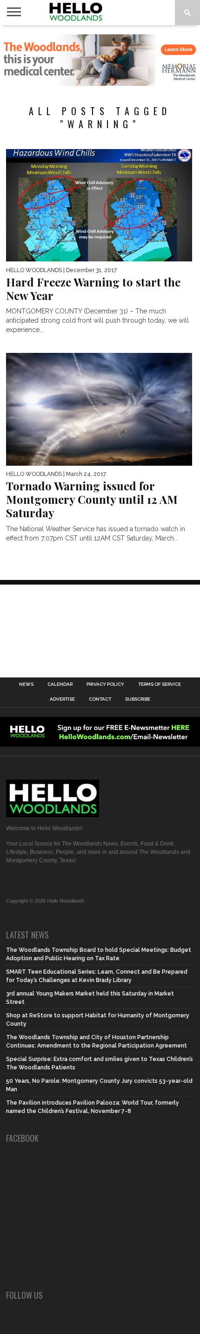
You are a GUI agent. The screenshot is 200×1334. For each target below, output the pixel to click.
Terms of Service (159, 684)
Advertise (62, 699)
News (26, 684)
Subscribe (137, 699)
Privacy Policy (105, 684)
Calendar (60, 684)
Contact (100, 699)
